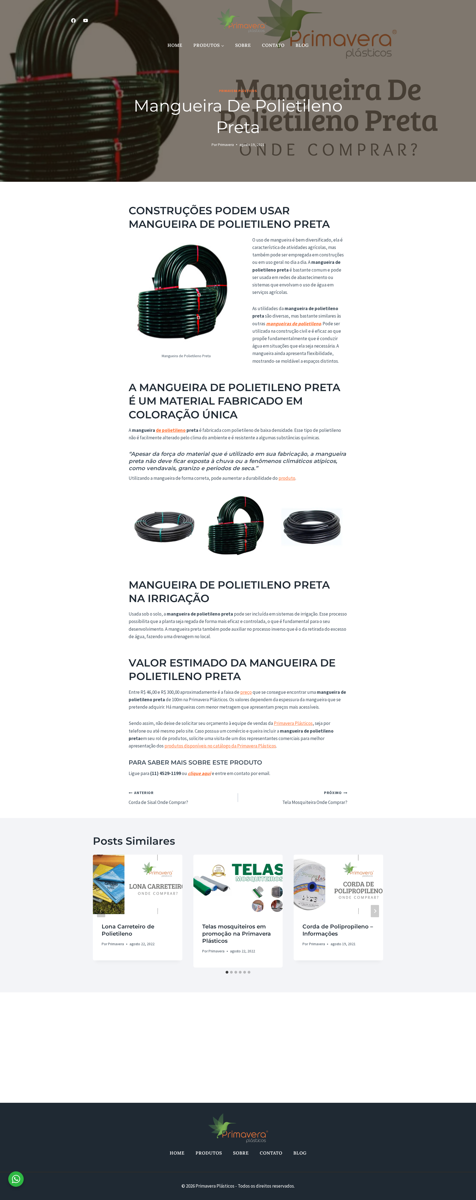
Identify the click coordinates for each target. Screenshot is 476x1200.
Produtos (209, 1153)
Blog (302, 45)
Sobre (243, 45)
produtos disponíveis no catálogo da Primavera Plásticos (220, 746)
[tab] (227, 972)
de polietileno (171, 430)
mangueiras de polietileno (293, 324)
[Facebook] (73, 20)
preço (246, 692)
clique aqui (199, 773)
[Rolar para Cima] (458, 1188)
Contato (273, 45)
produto (286, 478)
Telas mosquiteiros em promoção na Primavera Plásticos (236, 933)
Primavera (226, 144)
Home (174, 45)
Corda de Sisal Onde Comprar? (158, 797)
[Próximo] (375, 911)
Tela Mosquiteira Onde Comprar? (314, 797)
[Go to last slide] (101, 911)
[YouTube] (85, 20)
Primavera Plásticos (238, 91)
